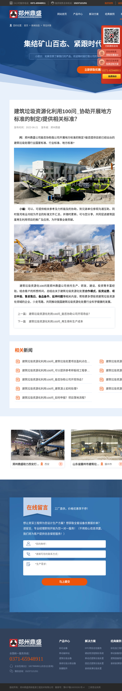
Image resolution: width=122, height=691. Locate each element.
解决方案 (94, 14)
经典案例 (110, 14)
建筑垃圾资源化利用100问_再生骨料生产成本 (56, 321)
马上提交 (64, 581)
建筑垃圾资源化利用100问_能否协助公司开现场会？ (60, 313)
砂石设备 (63, 648)
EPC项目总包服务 (93, 648)
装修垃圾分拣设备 (67, 663)
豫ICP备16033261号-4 (74, 687)
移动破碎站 (64, 653)
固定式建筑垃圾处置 (94, 663)
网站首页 (62, 14)
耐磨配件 (63, 668)
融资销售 (109, 3)
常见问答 (47, 25)
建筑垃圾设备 (65, 658)
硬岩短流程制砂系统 (94, 653)
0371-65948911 (38, 3)
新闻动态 (35, 25)
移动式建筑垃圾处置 (94, 658)
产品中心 (78, 14)
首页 (26, 25)
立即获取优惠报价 (95, 69)
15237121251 (80, 3)
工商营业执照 (94, 687)
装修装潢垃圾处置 (93, 668)
